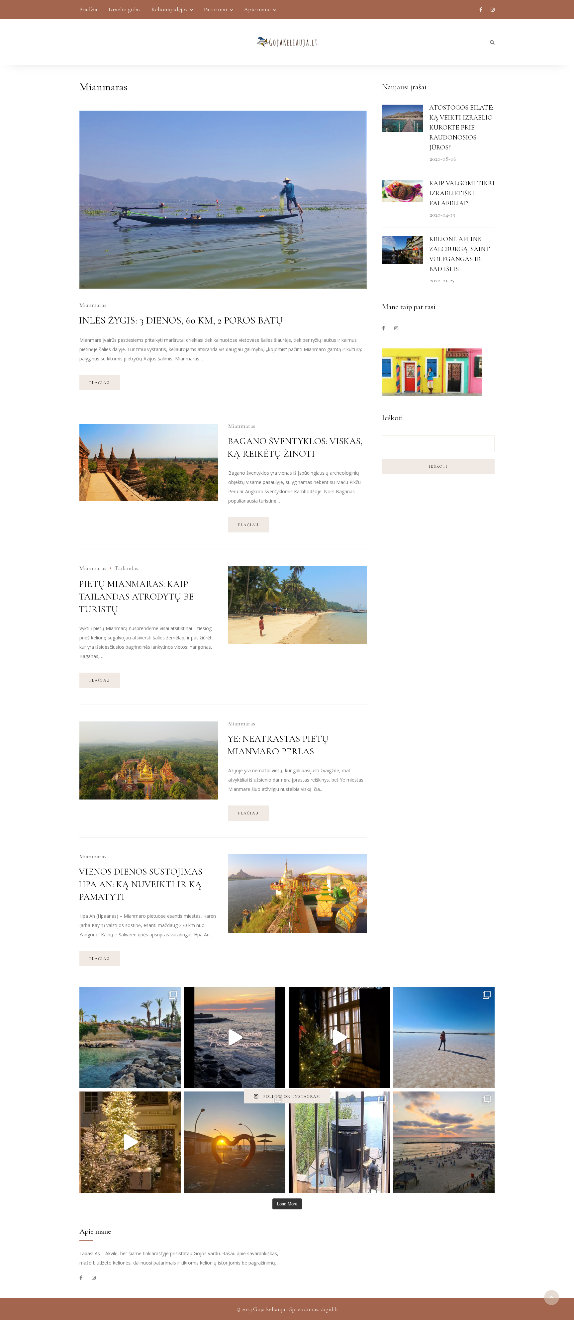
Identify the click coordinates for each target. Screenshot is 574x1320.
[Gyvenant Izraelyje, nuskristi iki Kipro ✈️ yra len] (130, 1037)
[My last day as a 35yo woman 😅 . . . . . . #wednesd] (444, 1037)
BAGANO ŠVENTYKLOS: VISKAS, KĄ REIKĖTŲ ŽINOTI (295, 447)
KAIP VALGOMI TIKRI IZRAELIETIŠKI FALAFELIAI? (462, 193)
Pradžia (88, 9)
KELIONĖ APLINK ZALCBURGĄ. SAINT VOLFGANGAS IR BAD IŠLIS (459, 254)
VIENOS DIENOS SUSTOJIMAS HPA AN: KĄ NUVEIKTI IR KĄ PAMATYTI (140, 884)
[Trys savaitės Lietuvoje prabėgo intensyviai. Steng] (339, 1142)
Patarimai (215, 9)
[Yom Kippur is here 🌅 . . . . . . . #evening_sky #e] (234, 1142)
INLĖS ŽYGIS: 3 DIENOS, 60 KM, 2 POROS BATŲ (181, 320)
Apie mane (257, 9)
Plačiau (99, 382)
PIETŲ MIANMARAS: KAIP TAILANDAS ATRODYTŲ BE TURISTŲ (136, 596)
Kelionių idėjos (169, 9)
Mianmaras (92, 305)
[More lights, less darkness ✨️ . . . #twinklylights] (130, 1142)
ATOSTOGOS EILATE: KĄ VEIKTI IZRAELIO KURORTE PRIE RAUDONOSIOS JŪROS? (461, 127)
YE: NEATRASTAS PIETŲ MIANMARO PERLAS (278, 745)
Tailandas (126, 568)
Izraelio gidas (124, 9)
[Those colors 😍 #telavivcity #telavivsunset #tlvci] (234, 1037)
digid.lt (329, 1309)
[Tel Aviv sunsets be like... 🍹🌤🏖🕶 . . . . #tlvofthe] (444, 1142)
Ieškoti (438, 466)
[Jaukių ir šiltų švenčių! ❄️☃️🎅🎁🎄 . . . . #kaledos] (339, 1037)
